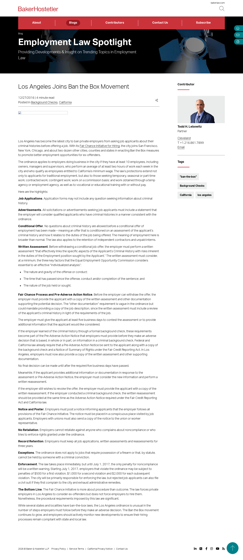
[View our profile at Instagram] (211, 548)
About (36, 22)
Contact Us (160, 22)
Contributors (114, 22)
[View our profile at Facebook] (206, 548)
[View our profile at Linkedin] (195, 548)
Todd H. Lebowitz (190, 126)
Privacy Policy (58, 549)
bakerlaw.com (218, 3)
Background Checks (44, 102)
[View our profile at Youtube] (217, 548)
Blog (20, 34)
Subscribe (203, 22)
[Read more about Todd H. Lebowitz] (201, 109)
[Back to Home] (38, 9)
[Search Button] (222, 8)
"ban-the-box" (188, 176)
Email (181, 147)
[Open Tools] (237, 41)
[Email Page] (237, 35)
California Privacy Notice (100, 549)
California (65, 102)
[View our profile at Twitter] (201, 548)
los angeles (204, 195)
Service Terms (76, 549)
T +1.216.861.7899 (191, 142)
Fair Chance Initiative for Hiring (100, 146)
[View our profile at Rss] (223, 548)
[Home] (237, 28)
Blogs (73, 22)
